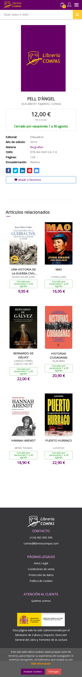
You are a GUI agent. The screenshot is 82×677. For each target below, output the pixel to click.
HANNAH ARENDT (23, 440)
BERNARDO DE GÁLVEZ (23, 355)
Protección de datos (41, 575)
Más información (41, 663)
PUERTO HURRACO (58, 440)
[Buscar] (77, 14)
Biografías (36, 147)
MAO (58, 269)
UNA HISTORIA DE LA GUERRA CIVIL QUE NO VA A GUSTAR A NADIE (23, 271)
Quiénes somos (41, 601)
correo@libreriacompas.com (41, 543)
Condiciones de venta (41, 569)
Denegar (54, 671)
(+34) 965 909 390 (41, 537)
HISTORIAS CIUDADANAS (59, 355)
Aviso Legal (41, 563)
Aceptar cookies (32, 671)
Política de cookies (41, 581)
